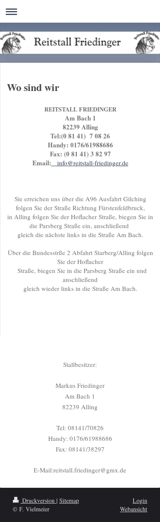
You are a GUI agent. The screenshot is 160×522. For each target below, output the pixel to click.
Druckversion (38, 500)
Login (140, 500)
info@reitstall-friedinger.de (89, 162)
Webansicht (133, 509)
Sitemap (69, 500)
